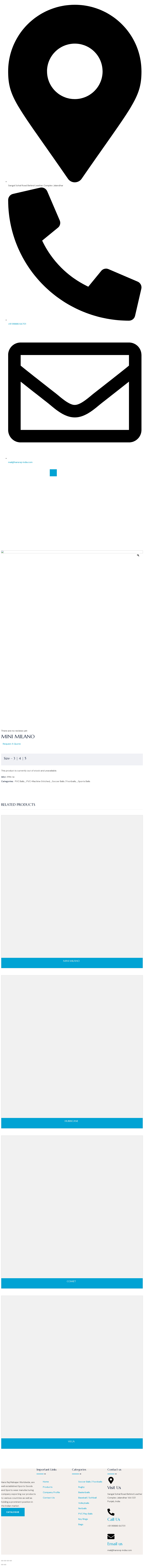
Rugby (81, 1487)
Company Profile (51, 1492)
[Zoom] (138, 555)
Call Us (113, 1519)
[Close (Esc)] (11, 1560)
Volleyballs (83, 1503)
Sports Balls (19, 511)
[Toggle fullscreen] (5, 1560)
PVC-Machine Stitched (38, 781)
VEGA (71, 1441)
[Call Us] (110, 1512)
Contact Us (49, 1497)
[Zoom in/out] (2, 1560)
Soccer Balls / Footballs (47, 511)
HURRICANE (71, 1121)
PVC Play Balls (85, 1513)
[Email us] (110, 1536)
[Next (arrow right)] (5, 1564)
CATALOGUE (12, 1512)
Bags (80, 1524)
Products (47, 1487)
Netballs (82, 1508)
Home (4, 511)
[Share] (8, 1560)
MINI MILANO (71, 960)
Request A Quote (12, 743)
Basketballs (84, 1492)
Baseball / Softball (87, 1497)
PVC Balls (19, 781)
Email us (114, 1543)
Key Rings (83, 1519)
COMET (71, 1281)
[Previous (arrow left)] (2, 1564)
